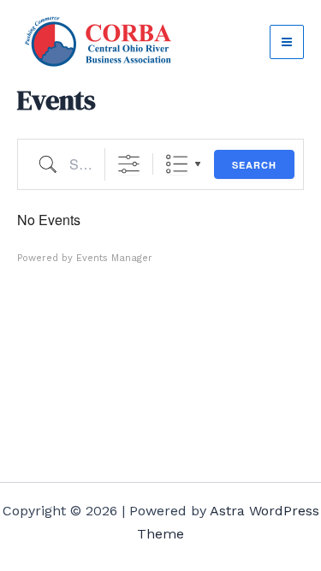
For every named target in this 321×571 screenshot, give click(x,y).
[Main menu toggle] (287, 42)
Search (254, 164)
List (176, 164)
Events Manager (114, 258)
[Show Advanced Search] (129, 164)
